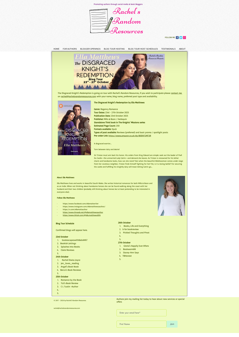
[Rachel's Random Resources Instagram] (184, 37)
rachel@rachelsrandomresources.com (67, 308)
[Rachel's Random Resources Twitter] (180, 37)
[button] (69, 48)
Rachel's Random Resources (126, 21)
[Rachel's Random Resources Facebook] (177, 37)
